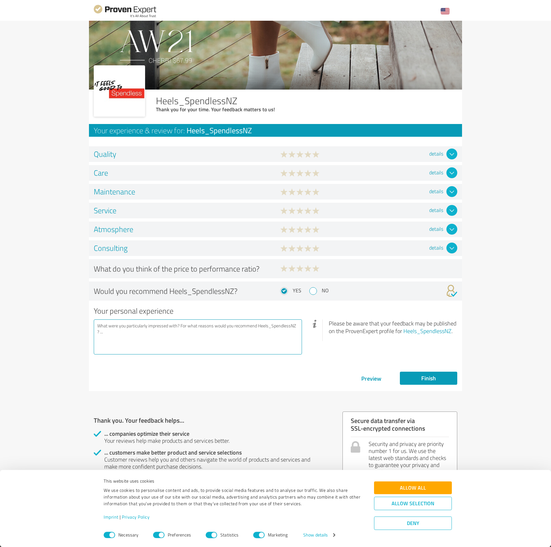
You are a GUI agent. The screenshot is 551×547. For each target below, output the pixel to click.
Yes (297, 290)
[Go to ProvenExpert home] (125, 16)
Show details (315, 535)
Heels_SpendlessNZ (427, 331)
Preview (371, 378)
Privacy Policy (136, 517)
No (325, 290)
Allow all (413, 488)
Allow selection (413, 503)
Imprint (111, 517)
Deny (413, 523)
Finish (428, 378)
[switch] (159, 535)
